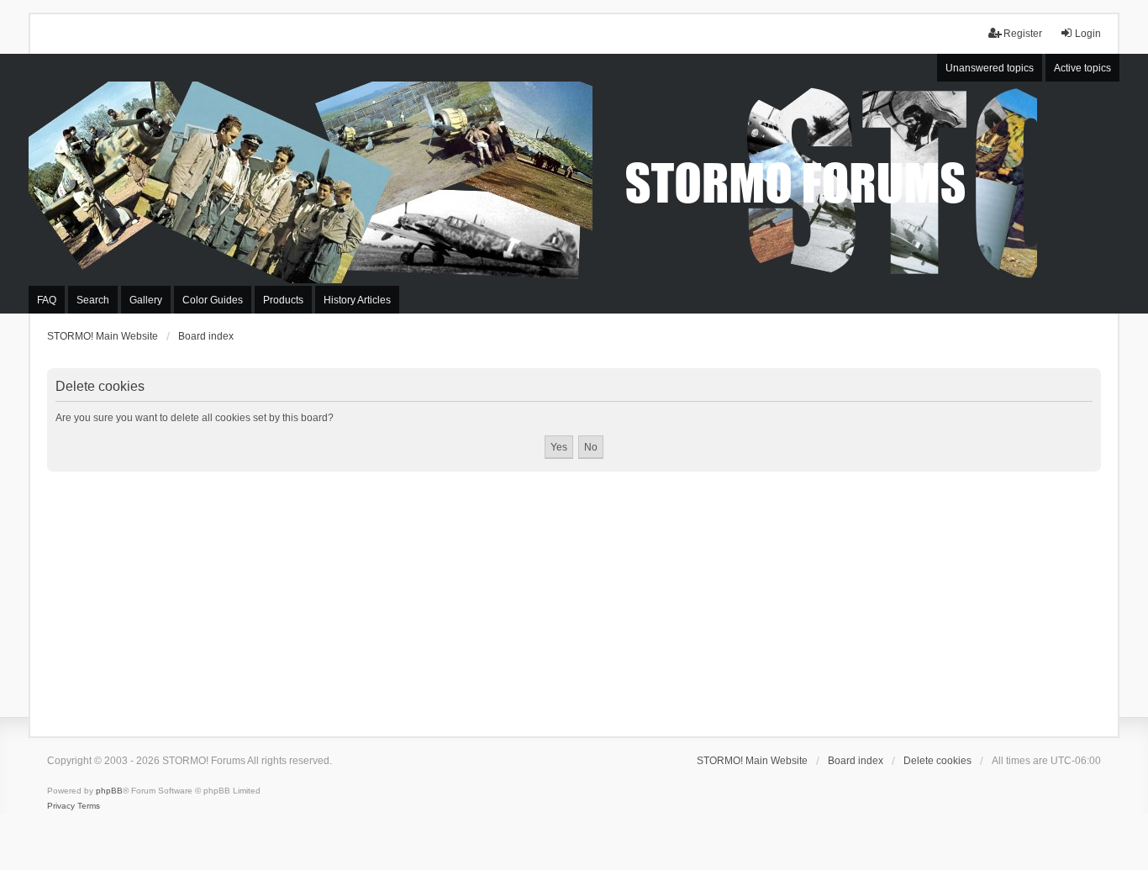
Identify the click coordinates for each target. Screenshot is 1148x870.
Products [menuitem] (283, 300)
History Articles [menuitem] (357, 300)
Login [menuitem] (1088, 34)
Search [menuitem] (92, 300)
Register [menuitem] (1022, 34)
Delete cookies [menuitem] (937, 761)
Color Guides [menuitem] (212, 300)
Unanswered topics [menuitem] (989, 68)
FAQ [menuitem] (46, 300)
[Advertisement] (574, 597)
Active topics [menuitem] (1082, 68)
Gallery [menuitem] (145, 300)
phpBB (109, 790)
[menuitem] (61, 806)
